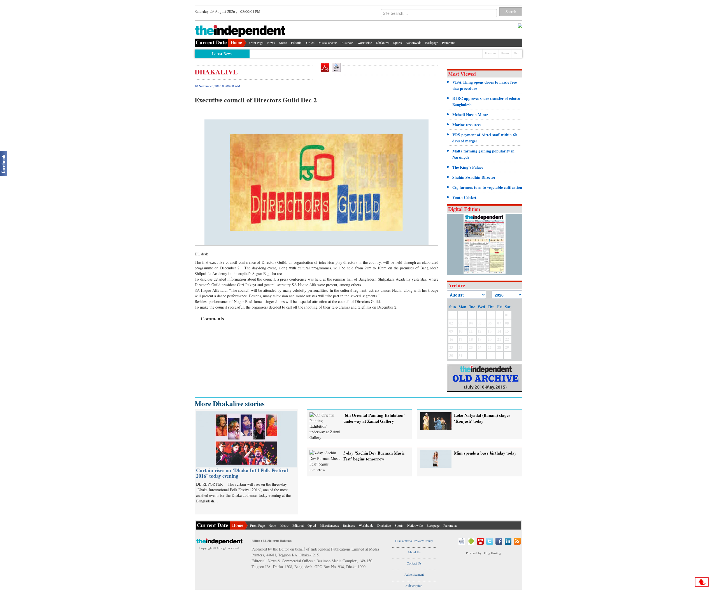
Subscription (414, 585)
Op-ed (310, 42)
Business (347, 42)
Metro (283, 42)
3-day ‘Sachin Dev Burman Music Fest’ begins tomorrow (374, 456)
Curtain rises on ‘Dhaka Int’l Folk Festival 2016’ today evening (242, 473)
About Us (414, 552)
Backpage (431, 42)
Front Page (256, 42)
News (271, 42)
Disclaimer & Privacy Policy (414, 540)
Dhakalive (382, 42)
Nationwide (413, 42)
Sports (397, 42)
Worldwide (364, 42)
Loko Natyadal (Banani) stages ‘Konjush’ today (482, 418)
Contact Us (414, 563)
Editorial (296, 42)
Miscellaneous (327, 42)
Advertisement (414, 574)
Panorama (448, 42)
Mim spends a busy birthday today (485, 453)
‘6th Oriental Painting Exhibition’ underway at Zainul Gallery (374, 418)
